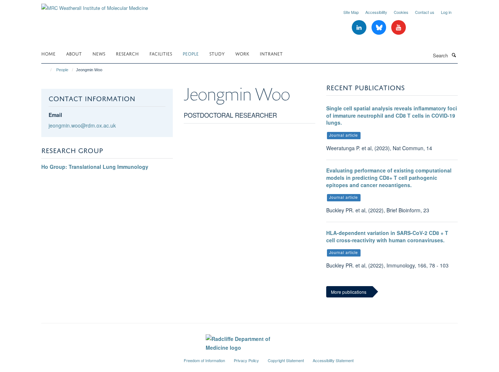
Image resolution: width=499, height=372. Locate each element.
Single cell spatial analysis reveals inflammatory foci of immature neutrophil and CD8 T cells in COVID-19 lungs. (391, 115)
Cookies (401, 12)
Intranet (271, 53)
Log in (446, 12)
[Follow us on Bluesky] (380, 27)
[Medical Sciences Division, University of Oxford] (107, 357)
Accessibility (376, 12)
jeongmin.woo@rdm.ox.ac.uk (82, 125)
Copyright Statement (286, 360)
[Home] (48, 70)
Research (127, 53)
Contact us (424, 12)
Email (55, 114)
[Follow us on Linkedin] (360, 27)
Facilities (160, 53)
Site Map (351, 12)
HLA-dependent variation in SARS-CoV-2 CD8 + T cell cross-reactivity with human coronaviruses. (387, 236)
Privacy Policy (246, 360)
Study (217, 53)
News (98, 53)
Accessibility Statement (333, 360)
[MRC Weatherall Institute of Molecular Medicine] (94, 5)
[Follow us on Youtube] (398, 27)
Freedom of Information (204, 360)
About (74, 53)
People (191, 53)
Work (242, 53)
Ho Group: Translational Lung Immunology (94, 166)
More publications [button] (348, 292)
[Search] (454, 55)
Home (48, 53)
